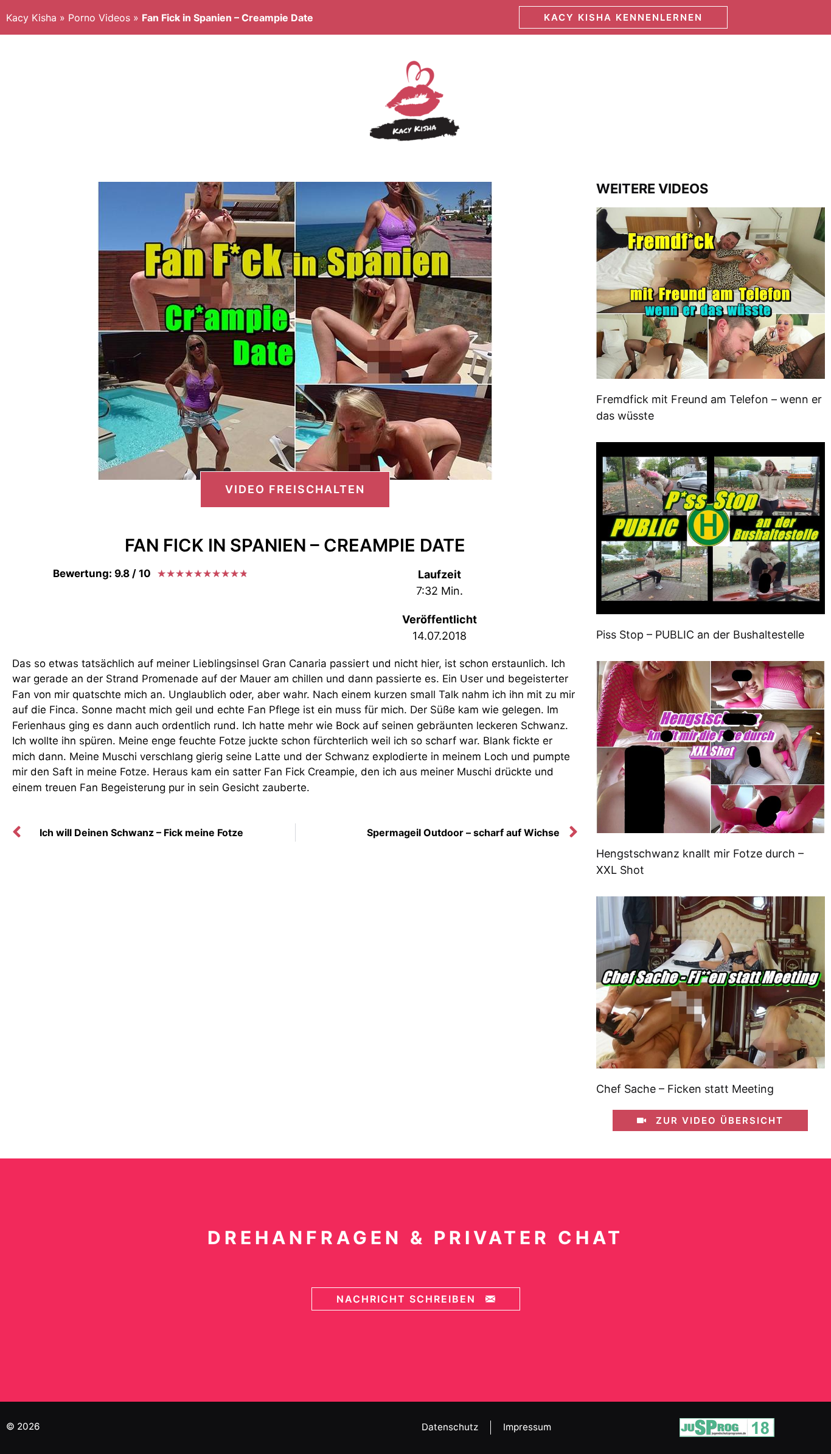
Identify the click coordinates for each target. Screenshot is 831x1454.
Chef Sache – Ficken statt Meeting (685, 1088)
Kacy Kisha (31, 18)
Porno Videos (99, 18)
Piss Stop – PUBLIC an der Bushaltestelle (700, 634)
